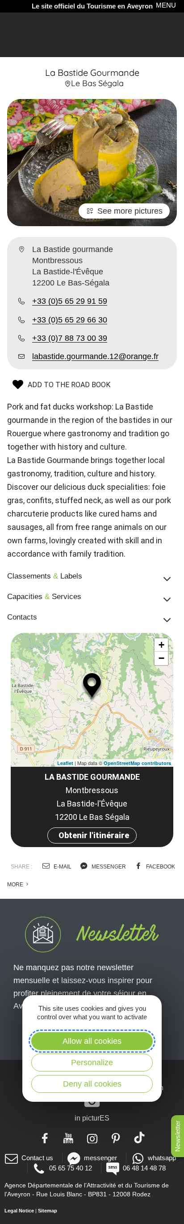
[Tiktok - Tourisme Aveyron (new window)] (139, 1137)
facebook (160, 867)
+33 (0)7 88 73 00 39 (69, 338)
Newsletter (177, 1136)
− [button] (161, 658)
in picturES (92, 1118)
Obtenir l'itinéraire (94, 835)
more (16, 884)
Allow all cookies (92, 1041)
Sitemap (47, 1210)
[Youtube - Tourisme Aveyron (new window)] (68, 1137)
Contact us (37, 1158)
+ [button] (161, 644)
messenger (108, 867)
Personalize (92, 1062)
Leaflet (65, 763)
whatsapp (162, 1158)
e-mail (61, 867)
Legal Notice (19, 1210)
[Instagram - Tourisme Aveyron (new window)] (92, 1137)
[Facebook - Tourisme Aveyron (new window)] (45, 1137)
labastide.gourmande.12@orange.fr (95, 356)
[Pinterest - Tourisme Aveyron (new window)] (116, 1137)
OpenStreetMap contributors (137, 763)
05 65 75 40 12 (70, 1168)
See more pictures (130, 211)
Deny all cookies (92, 1083)
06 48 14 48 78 (144, 1168)
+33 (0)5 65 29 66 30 (69, 319)
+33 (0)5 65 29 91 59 (69, 301)
